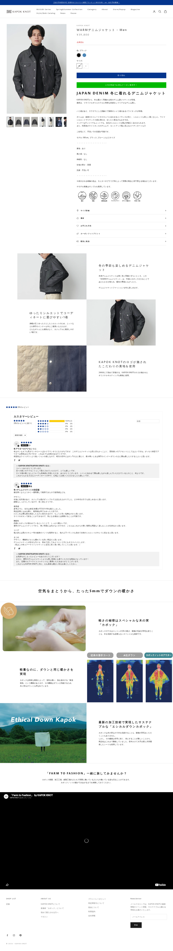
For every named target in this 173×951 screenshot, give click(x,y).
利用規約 (91, 911)
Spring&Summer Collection (69, 9)
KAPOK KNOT (83, 26)
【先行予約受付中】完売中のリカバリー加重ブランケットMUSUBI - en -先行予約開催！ (86, 2)
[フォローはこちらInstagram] (14, 935)
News (63, 13)
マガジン (44, 917)
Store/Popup (119, 9)
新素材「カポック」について (52, 908)
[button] (11, 407)
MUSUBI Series (43, 9)
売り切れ (121, 75)
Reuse (73, 13)
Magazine (135, 9)
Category (92, 9)
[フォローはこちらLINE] (20, 935)
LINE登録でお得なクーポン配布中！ (121, 85)
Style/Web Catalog (45, 13)
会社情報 (91, 916)
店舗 (8, 904)
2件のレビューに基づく (23, 423)
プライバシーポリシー (97, 899)
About (105, 9)
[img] (26, 442)
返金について (93, 907)
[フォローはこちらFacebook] (7, 935)
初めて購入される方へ (50, 912)
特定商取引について (96, 903)
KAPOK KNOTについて (50, 904)
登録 (136, 925)
